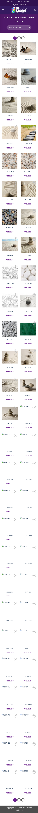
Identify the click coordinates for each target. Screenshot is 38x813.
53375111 (28, 648)
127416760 (9, 227)
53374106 (28, 620)
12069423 (28, 143)
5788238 (28, 676)
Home (5, 17)
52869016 (28, 564)
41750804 (9, 395)
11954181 (10, 115)
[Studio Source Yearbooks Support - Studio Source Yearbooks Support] (19, 10)
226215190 (9, 311)
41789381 (28, 395)
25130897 (9, 339)
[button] (3, 10)
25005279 (28, 311)
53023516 (9, 592)
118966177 (28, 87)
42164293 (9, 424)
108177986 (10, 87)
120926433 (10, 171)
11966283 (28, 115)
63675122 (10, 760)
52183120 (10, 564)
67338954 (9, 788)
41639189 (28, 367)
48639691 (9, 536)
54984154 (9, 676)
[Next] (23, 38)
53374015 (28, 592)
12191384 (28, 199)
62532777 (9, 732)
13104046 (9, 255)
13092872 (28, 227)
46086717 (28, 452)
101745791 (9, 59)
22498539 (28, 283)
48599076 (9, 508)
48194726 (9, 480)
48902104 (28, 536)
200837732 (10, 283)
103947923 (28, 59)
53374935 (9, 648)
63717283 (28, 760)
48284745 (28, 480)
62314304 (28, 704)
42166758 (28, 424)
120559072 (10, 143)
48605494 (28, 508)
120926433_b (28, 171)
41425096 (9, 367)
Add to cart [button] (10, 63)
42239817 (9, 452)
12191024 (10, 199)
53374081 (9, 620)
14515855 (28, 255)
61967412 (10, 704)
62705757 (28, 732)
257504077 (28, 339)
